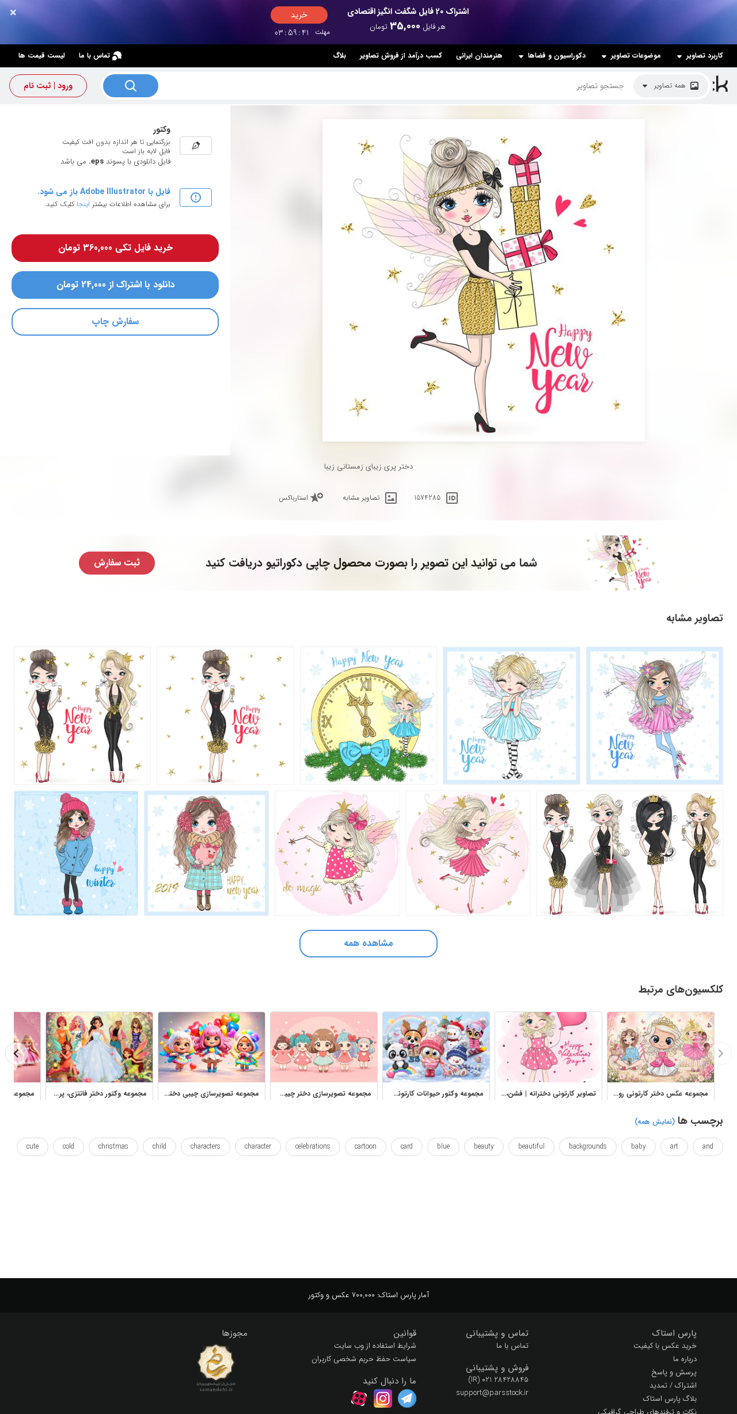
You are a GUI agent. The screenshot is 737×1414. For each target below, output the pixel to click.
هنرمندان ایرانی (479, 55)
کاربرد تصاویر (704, 55)
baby (638, 1146)
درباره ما (685, 1359)
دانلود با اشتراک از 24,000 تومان (115, 285)
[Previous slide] (720, 1053)
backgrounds (588, 1146)
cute (32, 1146)
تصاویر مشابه (361, 497)
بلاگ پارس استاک (670, 1399)
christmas (113, 1146)
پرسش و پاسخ (674, 1372)
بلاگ (339, 55)
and (707, 1146)
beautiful (531, 1146)
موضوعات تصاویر (636, 55)
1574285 (427, 497)
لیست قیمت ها (41, 55)
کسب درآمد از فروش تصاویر (401, 55)
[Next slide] (16, 1053)
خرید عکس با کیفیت (665, 1346)
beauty (484, 1146)
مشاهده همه (368, 943)
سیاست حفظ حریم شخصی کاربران (363, 1359)
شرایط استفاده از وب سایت (375, 1346)
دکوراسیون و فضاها (557, 55)
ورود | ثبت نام (48, 85)
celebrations (312, 1146)
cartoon (366, 1146)
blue (443, 1146)
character (258, 1146)
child (159, 1146)
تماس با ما (94, 55)
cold (68, 1146)
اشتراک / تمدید (673, 1385)
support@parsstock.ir (492, 1393)
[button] (621, 1334)
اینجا (83, 204)
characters (206, 1146)
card (407, 1146)
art (674, 1146)
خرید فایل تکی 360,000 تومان (115, 248)
